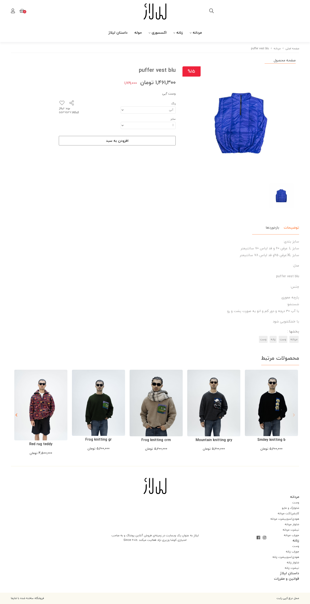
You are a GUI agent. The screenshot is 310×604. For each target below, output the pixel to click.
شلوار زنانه (293, 562)
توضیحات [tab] (291, 227)
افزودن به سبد (117, 140)
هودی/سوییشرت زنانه (285, 556)
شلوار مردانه (292, 524)
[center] (211, 11)
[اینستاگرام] (264, 538)
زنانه (179, 32)
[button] (16, 415)
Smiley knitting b (271, 440)
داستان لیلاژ (118, 32)
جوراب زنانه (292, 551)
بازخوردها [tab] (272, 227)
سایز (173, 119)
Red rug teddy (40, 444)
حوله (138, 32)
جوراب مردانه (291, 535)
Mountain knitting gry (214, 440)
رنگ (173, 103)
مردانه (197, 32)
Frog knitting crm (156, 440)
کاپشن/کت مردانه (288, 513)
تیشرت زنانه (292, 567)
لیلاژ (61, 108)
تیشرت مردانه (291, 529)
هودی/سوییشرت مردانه (284, 518)
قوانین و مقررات (286, 578)
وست (283, 339)
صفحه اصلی (292, 48)
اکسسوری (159, 32)
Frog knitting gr (98, 439)
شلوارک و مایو (290, 507)
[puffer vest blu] (155, 486)
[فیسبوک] (258, 538)
